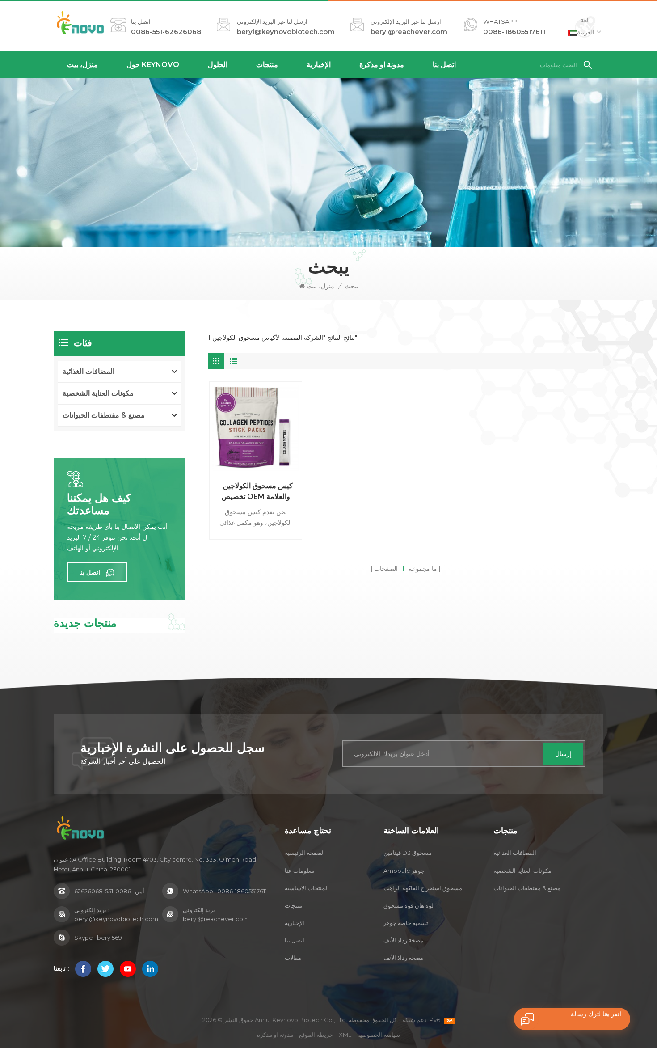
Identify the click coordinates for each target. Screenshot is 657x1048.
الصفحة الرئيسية (305, 852)
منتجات (267, 64)
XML (345, 1034)
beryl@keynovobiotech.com (286, 31)
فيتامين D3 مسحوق (407, 852)
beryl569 (109, 937)
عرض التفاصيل (252, 535)
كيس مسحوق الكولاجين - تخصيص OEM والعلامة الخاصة (256, 492)
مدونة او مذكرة (381, 64)
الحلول (217, 64)
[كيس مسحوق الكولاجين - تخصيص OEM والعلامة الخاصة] (255, 428)
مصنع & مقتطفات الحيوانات (104, 415)
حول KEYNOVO (152, 64)
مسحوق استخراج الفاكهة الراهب (422, 888)
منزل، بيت (82, 64)
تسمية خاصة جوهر (405, 922)
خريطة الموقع (316, 1034)
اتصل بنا (444, 64)
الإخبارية (319, 64)
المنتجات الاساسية (307, 888)
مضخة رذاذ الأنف (403, 940)
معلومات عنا (299, 870)
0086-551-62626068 (166, 31)
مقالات (293, 957)
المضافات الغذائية (88, 371)
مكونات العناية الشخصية (98, 393)
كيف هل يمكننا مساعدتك (99, 504)
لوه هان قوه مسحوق (408, 905)
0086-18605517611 (514, 31)
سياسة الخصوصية (378, 1034)
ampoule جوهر (404, 870)
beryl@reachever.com (409, 31)
